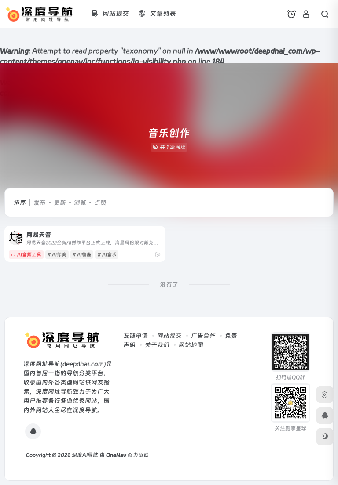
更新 (60, 202)
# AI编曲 (82, 254)
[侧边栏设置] (325, 394)
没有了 (169, 284)
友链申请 (135, 335)
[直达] (157, 254)
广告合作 (203, 335)
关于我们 (157, 344)
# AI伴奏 (56, 254)
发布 (39, 202)
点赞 (100, 202)
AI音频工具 (29, 254)
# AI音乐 (107, 254)
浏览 (80, 202)
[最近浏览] (291, 14)
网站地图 (191, 344)
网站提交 (169, 335)
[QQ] (33, 431)
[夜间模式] (325, 436)
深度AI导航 (85, 455)
